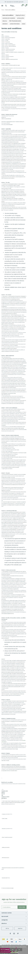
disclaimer (5, 23)
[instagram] (14, 933)
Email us (20, 928)
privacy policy (20, 18)
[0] (25, 5)
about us (5, 21)
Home (2, 9)
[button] (2, 6)
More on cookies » (14, 952)
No (19, 949)
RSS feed (24, 944)
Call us (7, 928)
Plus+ (20, 944)
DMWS (16, 944)
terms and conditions (8, 15)
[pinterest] (17, 933)
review (23, 23)
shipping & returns (20, 15)
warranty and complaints (9, 18)
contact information (15, 23)
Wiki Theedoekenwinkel (15, 21)
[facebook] (10, 933)
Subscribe (22, 907)
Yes (12, 949)
